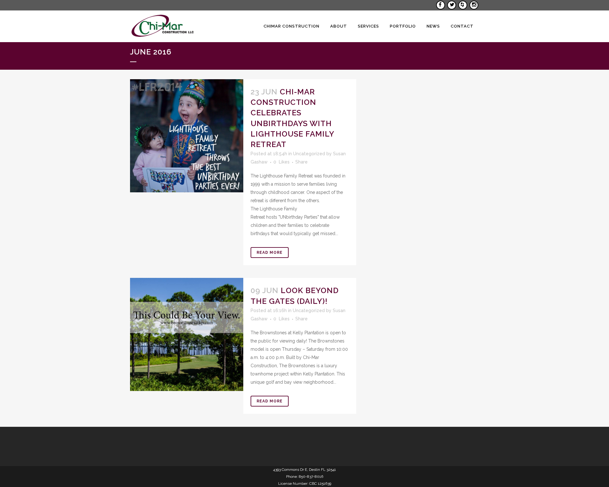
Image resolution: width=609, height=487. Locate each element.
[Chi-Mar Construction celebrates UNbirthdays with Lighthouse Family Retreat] (186, 135)
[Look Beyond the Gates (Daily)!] (186, 334)
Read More (270, 252)
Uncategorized (309, 153)
